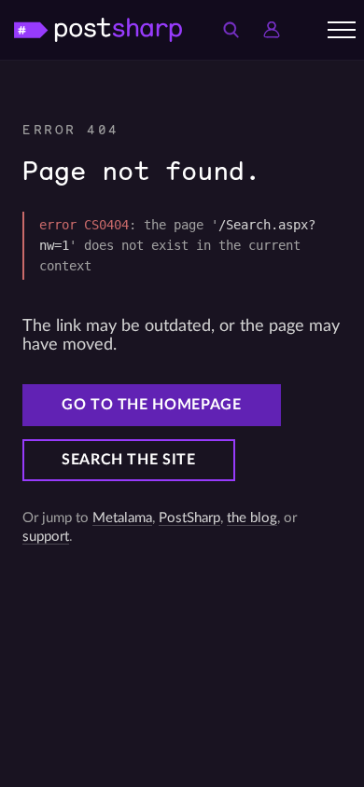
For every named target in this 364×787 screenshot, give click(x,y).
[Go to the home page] (98, 29)
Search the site (129, 459)
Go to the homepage (152, 404)
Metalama (122, 518)
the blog (252, 518)
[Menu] (342, 29)
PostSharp (189, 518)
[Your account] (271, 29)
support (45, 537)
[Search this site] (230, 29)
